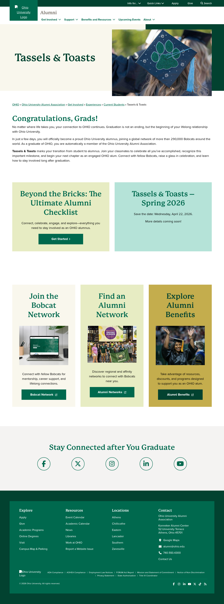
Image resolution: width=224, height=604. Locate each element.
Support (69, 20)
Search (207, 3)
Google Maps (171, 540)
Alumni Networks (116, 393)
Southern (117, 543)
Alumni (48, 12)
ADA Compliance (55, 572)
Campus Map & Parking (33, 549)
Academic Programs (31, 530)
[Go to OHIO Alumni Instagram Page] (112, 463)
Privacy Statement (105, 575)
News (69, 530)
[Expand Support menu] (77, 19)
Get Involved (49, 20)
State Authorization (127, 575)
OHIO (15, 105)
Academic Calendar (78, 524)
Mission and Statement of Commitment (155, 572)
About (147, 20)
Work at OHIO (74, 543)
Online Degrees (28, 536)
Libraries (71, 536)
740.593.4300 (172, 553)
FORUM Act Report (125, 572)
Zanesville (118, 549)
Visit (22, 543)
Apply (175, 3)
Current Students (114, 105)
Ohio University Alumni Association (43, 105)
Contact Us (165, 559)
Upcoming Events (129, 20)
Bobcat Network (48, 395)
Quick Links (154, 3)
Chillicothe (118, 524)
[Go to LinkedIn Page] (146, 463)
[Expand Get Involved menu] (60, 19)
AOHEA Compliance (76, 572)
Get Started (59, 239)
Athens (116, 517)
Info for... (132, 3)
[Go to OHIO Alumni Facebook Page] (43, 463)
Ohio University (34, 583)
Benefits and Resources (96, 20)
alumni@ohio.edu (174, 546)
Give (190, 3)
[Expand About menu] (154, 19)
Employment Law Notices (101, 572)
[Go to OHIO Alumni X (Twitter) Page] (78, 463)
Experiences (93, 105)
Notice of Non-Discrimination (191, 572)
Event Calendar (75, 517)
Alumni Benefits (185, 395)
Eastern (116, 530)
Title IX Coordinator (148, 575)
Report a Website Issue (79, 549)
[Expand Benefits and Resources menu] (114, 19)
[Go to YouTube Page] (180, 463)
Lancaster (118, 536)
